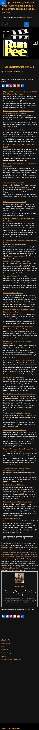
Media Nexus (5, 643)
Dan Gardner (8, 71)
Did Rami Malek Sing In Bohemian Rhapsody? (17, 502)
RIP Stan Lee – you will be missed (13, 377)
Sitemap (4, 656)
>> (31, 537)
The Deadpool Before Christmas (13, 293)
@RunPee (4, 568)
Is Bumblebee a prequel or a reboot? (14, 202)
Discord (12, 568)
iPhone (24, 17)
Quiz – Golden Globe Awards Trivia (14, 130)
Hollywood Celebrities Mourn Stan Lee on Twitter (18, 326)
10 (28, 537)
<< (5, 537)
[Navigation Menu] (35, 43)
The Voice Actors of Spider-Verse (13, 183)
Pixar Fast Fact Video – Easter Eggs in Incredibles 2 (19, 394)
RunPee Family (6, 653)
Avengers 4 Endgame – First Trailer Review (16, 261)
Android (29, 17)
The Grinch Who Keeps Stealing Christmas (16, 413)
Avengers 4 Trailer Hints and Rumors (14, 430)
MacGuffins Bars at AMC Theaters (14, 485)
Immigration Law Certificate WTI (11, 659)
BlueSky (18, 568)
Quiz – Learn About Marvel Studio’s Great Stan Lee (19, 360)
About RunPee (5, 640)
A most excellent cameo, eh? (12, 518)
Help (2, 646)
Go (27, 24)
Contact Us (4, 649)
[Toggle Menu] (3, 2)
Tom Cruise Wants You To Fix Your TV (15, 276)
